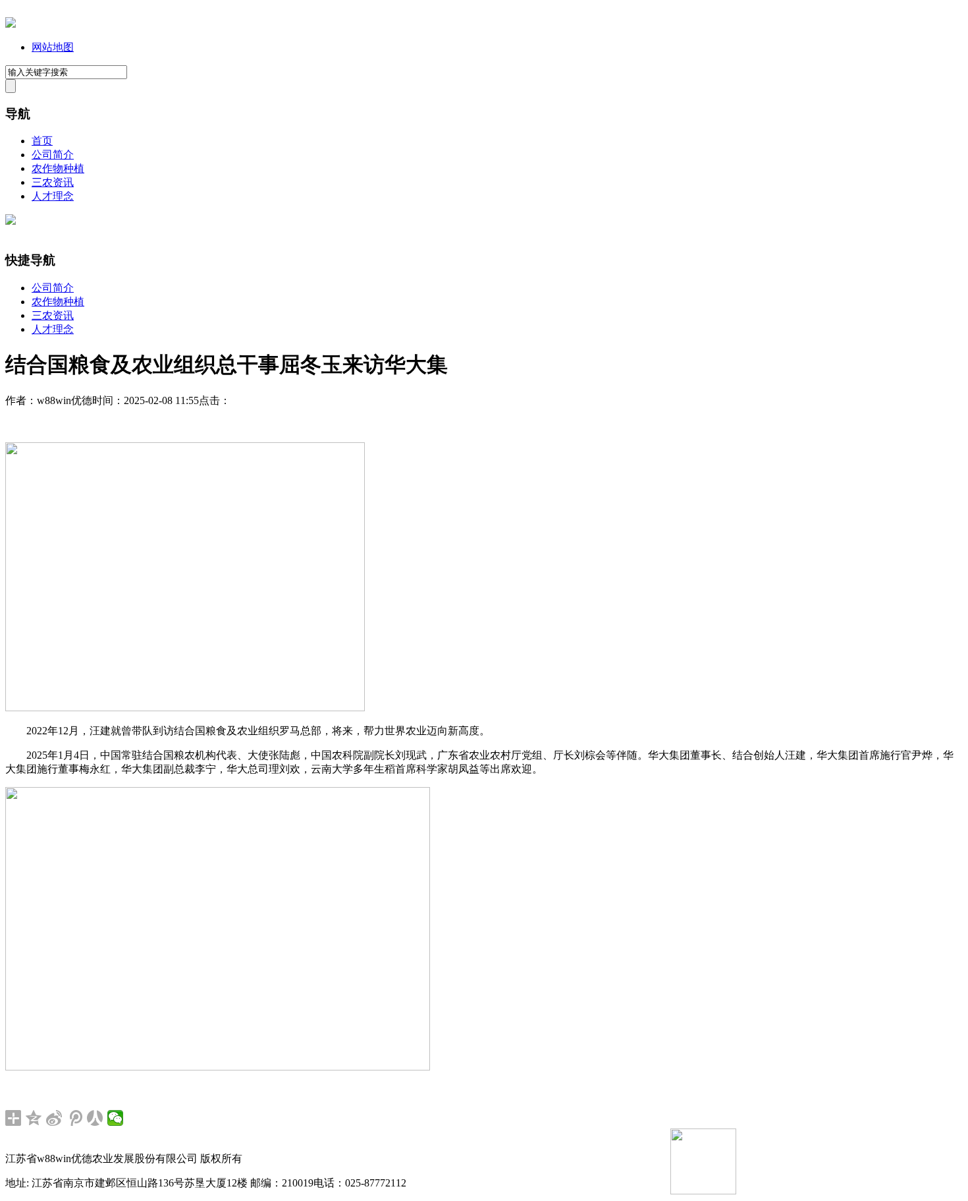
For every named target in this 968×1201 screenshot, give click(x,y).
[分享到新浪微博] (54, 1118)
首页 (42, 140)
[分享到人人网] (95, 1118)
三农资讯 (53, 182)
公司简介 (53, 154)
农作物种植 (58, 168)
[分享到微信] (115, 1118)
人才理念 (53, 196)
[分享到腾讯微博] (75, 1118)
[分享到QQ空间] (34, 1118)
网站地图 (53, 47)
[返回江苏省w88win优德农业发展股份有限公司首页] (10, 24)
